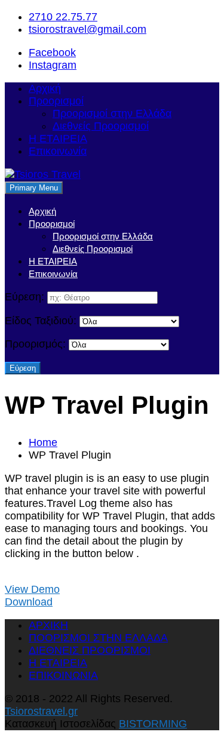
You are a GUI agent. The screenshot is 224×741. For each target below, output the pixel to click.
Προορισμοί (56, 101)
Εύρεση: (24, 297)
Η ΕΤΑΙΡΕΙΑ (58, 138)
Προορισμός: (35, 344)
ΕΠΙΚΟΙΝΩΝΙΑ (63, 675)
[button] (32, 589)
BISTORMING (153, 724)
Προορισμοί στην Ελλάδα (112, 113)
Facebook (52, 53)
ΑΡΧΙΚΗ (48, 625)
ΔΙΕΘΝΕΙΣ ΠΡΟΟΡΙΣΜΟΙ (90, 650)
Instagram (52, 65)
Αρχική (45, 88)
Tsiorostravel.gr (41, 711)
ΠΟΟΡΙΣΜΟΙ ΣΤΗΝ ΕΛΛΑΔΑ (98, 638)
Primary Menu (34, 187)
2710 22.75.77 (63, 17)
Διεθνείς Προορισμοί (101, 126)
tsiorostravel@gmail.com (87, 29)
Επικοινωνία (58, 151)
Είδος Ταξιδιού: (40, 321)
